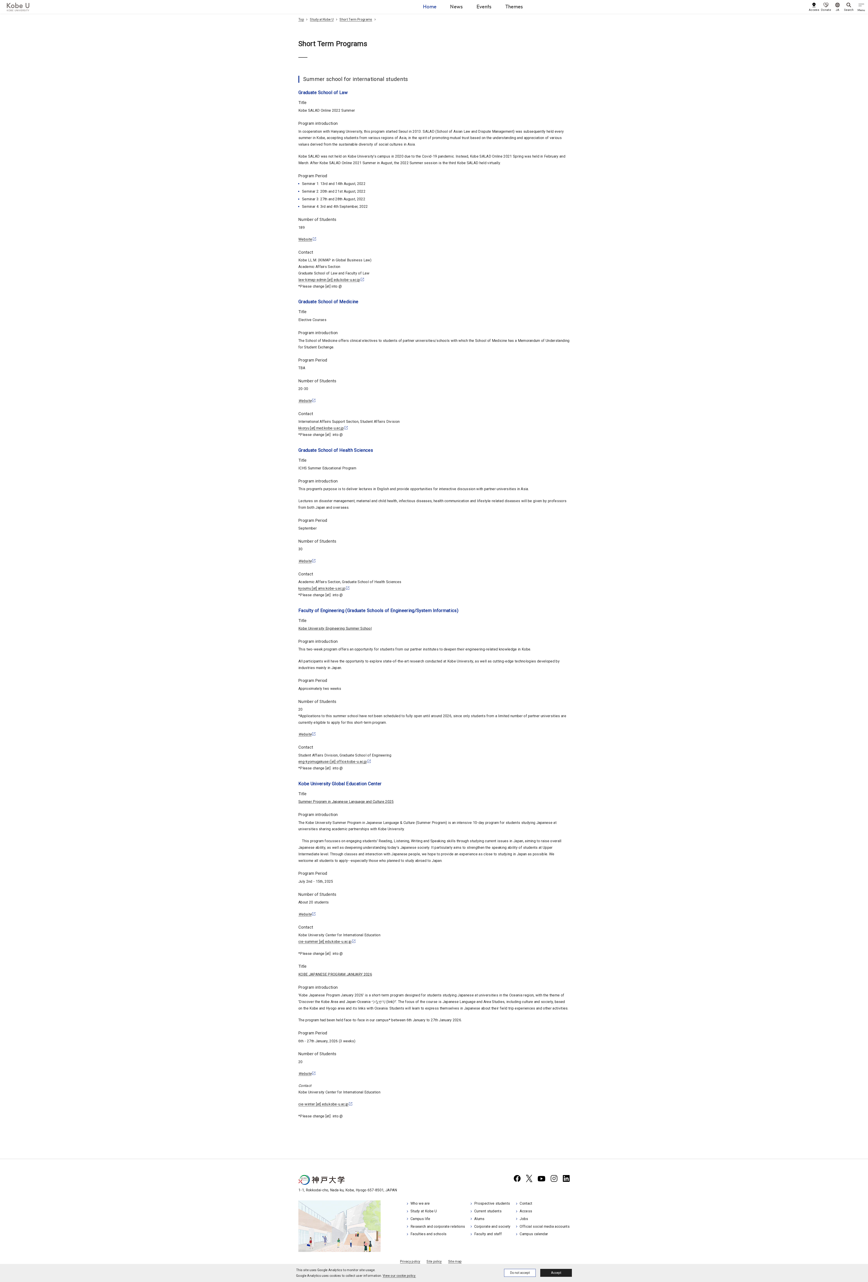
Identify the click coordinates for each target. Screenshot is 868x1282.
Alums (479, 1219)
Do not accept (520, 1273)
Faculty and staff (488, 1234)
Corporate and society (492, 1226)
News (456, 6)
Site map (455, 1261)
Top (301, 19)
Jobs (524, 1219)
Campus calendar (534, 1234)
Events (484, 6)
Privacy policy (410, 1261)
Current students (488, 1211)
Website (305, 239)
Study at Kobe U (322, 19)
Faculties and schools (428, 1234)
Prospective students (492, 1203)
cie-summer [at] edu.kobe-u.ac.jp (324, 941)
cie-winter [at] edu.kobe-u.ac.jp (323, 1104)
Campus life (420, 1219)
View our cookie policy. (399, 1275)
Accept (556, 1273)
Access (526, 1211)
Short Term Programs (356, 19)
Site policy (434, 1261)
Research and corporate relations (437, 1226)
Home (429, 6)
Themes (514, 6)
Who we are (420, 1203)
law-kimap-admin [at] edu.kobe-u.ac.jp (329, 280)
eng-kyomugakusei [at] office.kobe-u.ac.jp (332, 761)
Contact (526, 1203)
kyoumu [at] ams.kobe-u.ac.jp (321, 588)
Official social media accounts (545, 1226)
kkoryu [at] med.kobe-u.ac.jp (321, 428)
